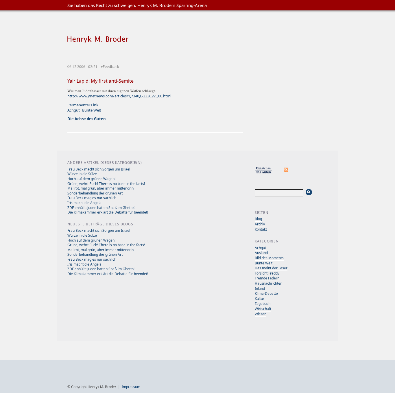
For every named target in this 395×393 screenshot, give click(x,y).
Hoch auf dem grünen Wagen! (91, 178)
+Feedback (110, 66)
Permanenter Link (82, 104)
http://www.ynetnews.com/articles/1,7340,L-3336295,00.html (119, 96)
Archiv (260, 224)
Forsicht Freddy (267, 273)
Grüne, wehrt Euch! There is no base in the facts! (106, 183)
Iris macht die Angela (84, 202)
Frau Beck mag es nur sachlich (91, 197)
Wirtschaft (263, 308)
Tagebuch (262, 303)
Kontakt (261, 229)
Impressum (131, 386)
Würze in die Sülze (82, 173)
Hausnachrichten (268, 283)
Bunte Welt (91, 110)
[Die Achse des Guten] (266, 172)
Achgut (73, 110)
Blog (258, 218)
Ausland (261, 252)
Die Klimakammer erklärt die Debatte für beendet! (107, 212)
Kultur (259, 298)
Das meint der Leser (271, 268)
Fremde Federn (267, 278)
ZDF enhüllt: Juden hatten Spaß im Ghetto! (100, 207)
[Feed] (286, 172)
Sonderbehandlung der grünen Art (95, 193)
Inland (260, 288)
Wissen (260, 314)
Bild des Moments (269, 257)
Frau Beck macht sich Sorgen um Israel (98, 169)
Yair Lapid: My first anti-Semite (100, 81)
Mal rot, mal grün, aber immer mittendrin (100, 188)
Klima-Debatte (266, 293)
